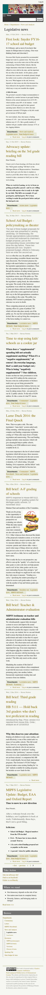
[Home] (25, 12)
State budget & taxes (26, 134)
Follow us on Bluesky (10, 880)
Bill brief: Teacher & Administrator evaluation (23, 607)
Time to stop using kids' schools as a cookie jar (22, 340)
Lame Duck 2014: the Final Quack (21, 417)
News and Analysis (27, 24)
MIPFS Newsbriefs (11, 927)
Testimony (17, 684)
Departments (14, 24)
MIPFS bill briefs (17, 592)
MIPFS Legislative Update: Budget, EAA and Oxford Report (21, 794)
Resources (8, 938)
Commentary (24, 400)
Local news (9, 935)
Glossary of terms (11, 949)
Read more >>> (8, 904)
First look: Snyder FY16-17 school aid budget (23, 41)
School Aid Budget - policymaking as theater (22, 222)
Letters (7, 924)
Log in (41, 2)
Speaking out (24, 590)
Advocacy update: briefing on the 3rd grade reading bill (23, 151)
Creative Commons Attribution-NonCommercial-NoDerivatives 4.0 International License (23, 971)
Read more (16, 137)
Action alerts (24, 205)
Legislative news (12, 134)
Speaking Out (9, 952)
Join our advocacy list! (10, 875)
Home (6, 24)
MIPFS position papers (13, 941)
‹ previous (21, 865)
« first (15, 865)
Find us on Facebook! (10, 877)
